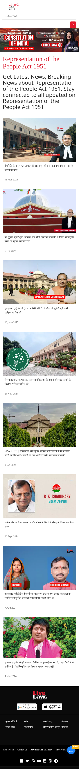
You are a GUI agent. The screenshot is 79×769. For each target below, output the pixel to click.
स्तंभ (26, 721)
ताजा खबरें (10, 727)
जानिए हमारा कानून (51, 727)
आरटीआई (47, 721)
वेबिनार (65, 721)
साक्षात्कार (28, 727)
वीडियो (65, 727)
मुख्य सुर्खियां (11, 721)
